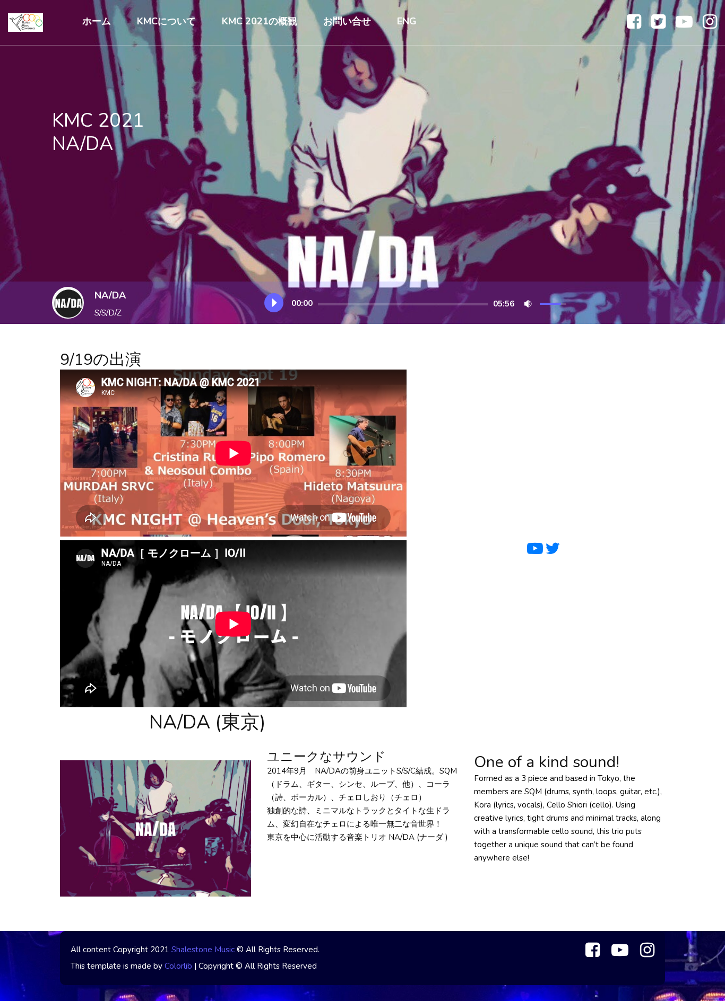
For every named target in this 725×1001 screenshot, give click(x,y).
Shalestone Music (203, 949)
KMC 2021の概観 (259, 21)
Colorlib (178, 966)
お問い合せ (347, 21)
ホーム (96, 21)
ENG (407, 21)
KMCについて (166, 21)
